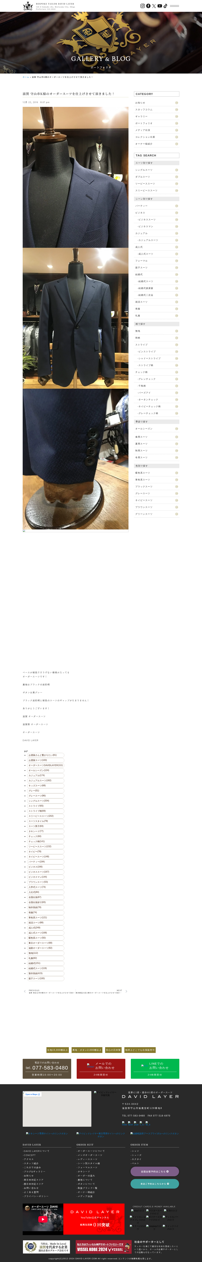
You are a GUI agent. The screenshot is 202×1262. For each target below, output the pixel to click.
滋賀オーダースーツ (40, 948)
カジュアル (37, 775)
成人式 (34, 927)
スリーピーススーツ (41, 816)
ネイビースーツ (39, 856)
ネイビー (35, 851)
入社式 (34, 892)
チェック (35, 836)
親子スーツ (37, 978)
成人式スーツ (38, 933)
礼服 (33, 958)
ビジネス (35, 867)
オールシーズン (39, 770)
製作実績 (35, 973)
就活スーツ (36, 922)
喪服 (33, 912)
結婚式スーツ (38, 968)
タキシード (36, 831)
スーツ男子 (36, 826)
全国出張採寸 (37, 902)
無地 (33, 953)
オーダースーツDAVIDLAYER (46, 765)
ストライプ (36, 806)
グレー (34, 790)
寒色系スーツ (38, 917)
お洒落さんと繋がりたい (43, 755)
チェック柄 (37, 841)
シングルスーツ (39, 801)
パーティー (37, 861)
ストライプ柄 (37, 811)
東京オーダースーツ (40, 943)
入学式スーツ (37, 887)
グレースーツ (37, 795)
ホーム (26, 77)
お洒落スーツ (38, 760)
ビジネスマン (38, 877)
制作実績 (35, 907)
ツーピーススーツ (40, 846)
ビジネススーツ (39, 872)
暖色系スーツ (37, 938)
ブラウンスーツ (38, 882)
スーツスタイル (38, 821)
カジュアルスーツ (40, 780)
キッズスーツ (37, 785)
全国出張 (35, 897)
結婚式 (34, 963)
